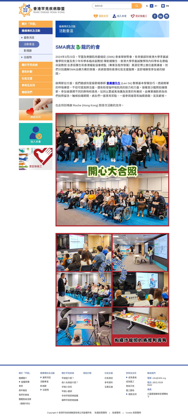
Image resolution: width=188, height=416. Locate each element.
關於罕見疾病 (30, 64)
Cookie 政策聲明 (133, 413)
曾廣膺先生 (113, 83)
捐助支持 (103, 16)
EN (167, 6)
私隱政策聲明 (101, 413)
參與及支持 (28, 85)
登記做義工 (141, 16)
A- (147, 6)
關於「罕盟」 (30, 23)
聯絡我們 (27, 92)
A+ (156, 6)
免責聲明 (116, 413)
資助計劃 (27, 71)
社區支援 (27, 78)
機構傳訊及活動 (31, 30)
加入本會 (121, 16)
